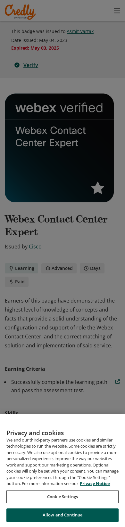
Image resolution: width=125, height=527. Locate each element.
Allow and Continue (62, 515)
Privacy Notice (95, 483)
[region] (62, 470)
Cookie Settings (62, 496)
